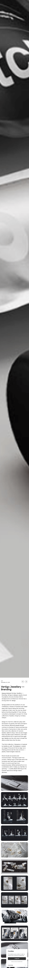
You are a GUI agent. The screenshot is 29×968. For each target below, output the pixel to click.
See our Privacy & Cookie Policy (16, 961)
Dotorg (4, 693)
